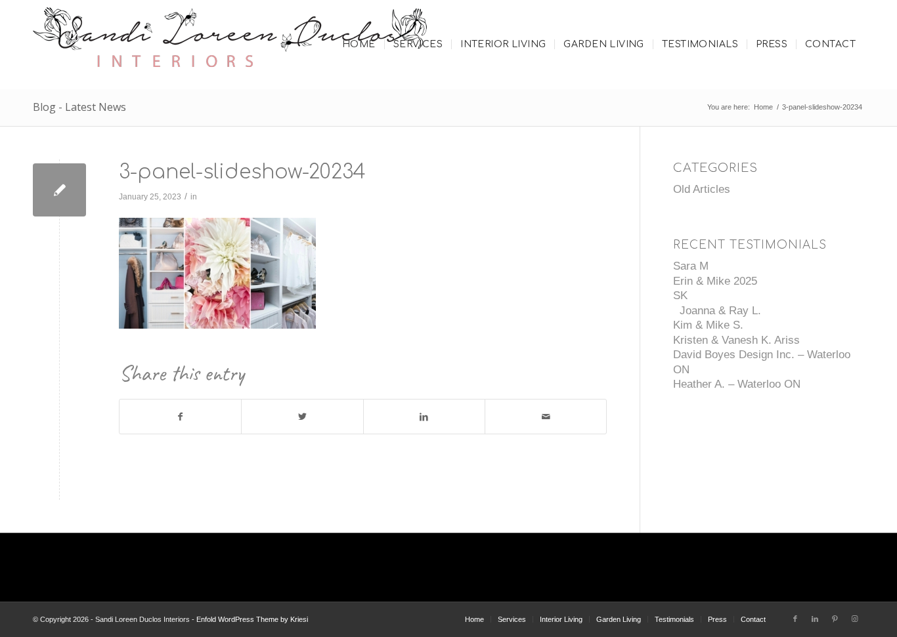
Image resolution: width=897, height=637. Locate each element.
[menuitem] (359, 44)
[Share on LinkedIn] (424, 417)
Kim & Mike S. (708, 325)
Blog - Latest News (79, 107)
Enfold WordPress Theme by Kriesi (252, 619)
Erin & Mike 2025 (715, 281)
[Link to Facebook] (795, 618)
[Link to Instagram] (854, 618)
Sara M (691, 266)
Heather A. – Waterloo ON (736, 384)
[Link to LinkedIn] (815, 618)
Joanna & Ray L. (717, 310)
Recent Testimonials (750, 245)
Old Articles (701, 189)
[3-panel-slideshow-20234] (59, 189)
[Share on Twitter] (302, 417)
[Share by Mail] (545, 417)
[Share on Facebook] (180, 417)
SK (680, 295)
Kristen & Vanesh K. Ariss (736, 340)
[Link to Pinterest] (834, 618)
